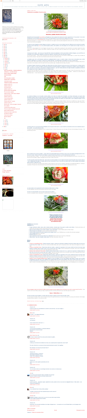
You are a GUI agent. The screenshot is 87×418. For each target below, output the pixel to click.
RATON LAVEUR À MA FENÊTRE (10, 90)
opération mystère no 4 (8, 88)
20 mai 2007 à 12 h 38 (35, 384)
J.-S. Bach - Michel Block (6, 170)
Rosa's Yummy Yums (33, 335)
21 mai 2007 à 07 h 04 (35, 400)
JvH (30, 373)
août (5, 64)
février (5, 123)
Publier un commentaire (31, 408)
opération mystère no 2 (8, 99)
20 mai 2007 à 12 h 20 (35, 377)
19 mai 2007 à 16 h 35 (35, 324)
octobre (5, 61)
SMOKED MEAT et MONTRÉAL (9, 79)
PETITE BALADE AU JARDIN (9, 78)
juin (5, 67)
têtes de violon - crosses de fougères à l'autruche (12, 104)
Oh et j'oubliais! (6, 105)
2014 (4, 46)
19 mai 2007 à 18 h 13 (35, 338)
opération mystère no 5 (8, 85)
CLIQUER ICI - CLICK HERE (7, 135)
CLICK (61, 293)
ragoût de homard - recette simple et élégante (12, 93)
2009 (4, 53)
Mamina (31, 312)
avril (5, 120)
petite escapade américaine (9, 110)
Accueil (55, 410)
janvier (5, 124)
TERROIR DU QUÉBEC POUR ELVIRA (11, 82)
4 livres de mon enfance (8, 115)
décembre (6, 58)
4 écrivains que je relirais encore (9, 107)
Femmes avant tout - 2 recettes (9, 101)
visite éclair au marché (8, 81)
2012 (4, 49)
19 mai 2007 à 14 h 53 (35, 310)
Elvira (31, 387)
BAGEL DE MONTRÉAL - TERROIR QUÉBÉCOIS (13, 70)
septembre (6, 62)
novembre (6, 59)
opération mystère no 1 (8, 102)
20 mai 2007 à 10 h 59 (35, 370)
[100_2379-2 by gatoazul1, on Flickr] (4, 39)
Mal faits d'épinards (7, 116)
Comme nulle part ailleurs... (9, 98)
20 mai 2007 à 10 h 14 (35, 364)
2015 (4, 44)
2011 (4, 50)
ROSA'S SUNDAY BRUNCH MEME (10, 73)
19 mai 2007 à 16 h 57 (35, 332)
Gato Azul (43, 5)
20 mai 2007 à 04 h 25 (35, 349)
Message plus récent (30, 410)
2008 (4, 55)
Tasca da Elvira (42, 37)
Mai (4, 118)
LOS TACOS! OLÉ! (7, 87)
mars (5, 121)
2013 (4, 47)
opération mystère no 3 (8, 96)
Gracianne (31, 395)
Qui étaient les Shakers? (8, 113)
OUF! (5, 76)
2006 (4, 126)
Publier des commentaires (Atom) (37, 412)
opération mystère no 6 (8, 84)
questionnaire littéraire (8, 95)
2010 (4, 52)
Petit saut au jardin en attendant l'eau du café (12, 108)
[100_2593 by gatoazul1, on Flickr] (4, 130)
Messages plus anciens (81, 410)
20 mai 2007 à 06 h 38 (35, 357)
